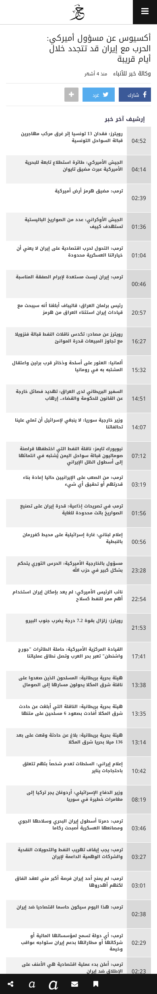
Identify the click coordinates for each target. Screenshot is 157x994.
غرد (97, 95)
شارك (134, 95)
